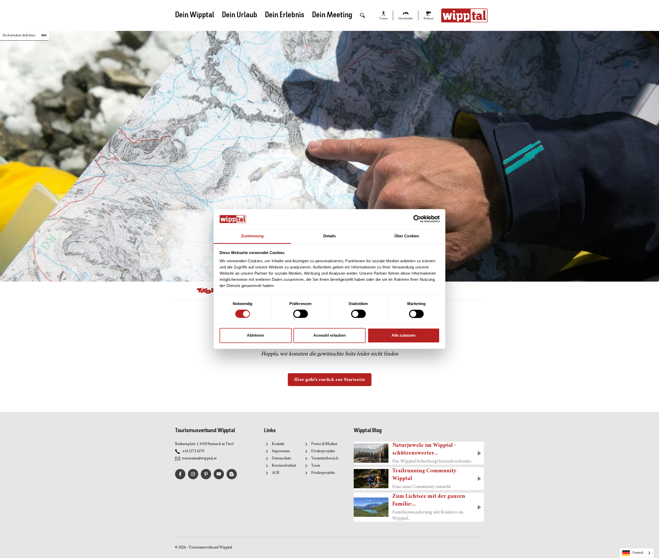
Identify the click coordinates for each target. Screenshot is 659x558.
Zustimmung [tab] (252, 236)
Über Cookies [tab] (406, 236)
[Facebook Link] (180, 474)
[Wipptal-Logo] (464, 15)
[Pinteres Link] (206, 474)
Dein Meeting (332, 15)
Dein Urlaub (239, 15)
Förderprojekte (323, 451)
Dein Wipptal (194, 15)
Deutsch (637, 553)
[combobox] (636, 553)
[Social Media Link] (232, 474)
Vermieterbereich (324, 458)
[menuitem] (362, 15)
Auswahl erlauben (329, 335)
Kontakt (278, 444)
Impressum (281, 451)
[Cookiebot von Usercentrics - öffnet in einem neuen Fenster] (417, 219)
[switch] (300, 314)
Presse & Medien (324, 444)
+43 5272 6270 (193, 451)
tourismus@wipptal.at (199, 458)
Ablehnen (255, 335)
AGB (275, 473)
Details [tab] (329, 236)
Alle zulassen (403, 335)
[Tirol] (205, 290)
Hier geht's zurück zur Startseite (329, 379)
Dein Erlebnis (284, 15)
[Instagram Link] (193, 474)
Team (315, 466)
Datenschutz (281, 458)
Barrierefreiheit (284, 466)
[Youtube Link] (219, 474)
